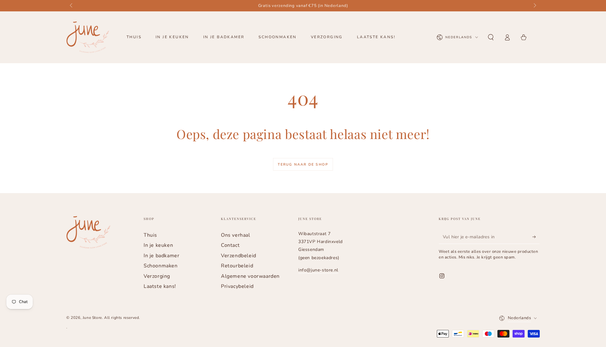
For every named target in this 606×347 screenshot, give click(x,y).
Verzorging (157, 276)
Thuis (150, 235)
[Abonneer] (536, 237)
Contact (230, 245)
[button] (491, 37)
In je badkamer (161, 255)
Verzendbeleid (238, 255)
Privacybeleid (237, 286)
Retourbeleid (237, 265)
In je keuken (158, 245)
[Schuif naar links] (71, 5)
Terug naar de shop (303, 164)
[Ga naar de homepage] (87, 37)
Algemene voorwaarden (250, 276)
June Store (92, 317)
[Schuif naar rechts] (534, 5)
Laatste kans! (160, 286)
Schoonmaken (161, 265)
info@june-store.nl (318, 270)
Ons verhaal (235, 235)
